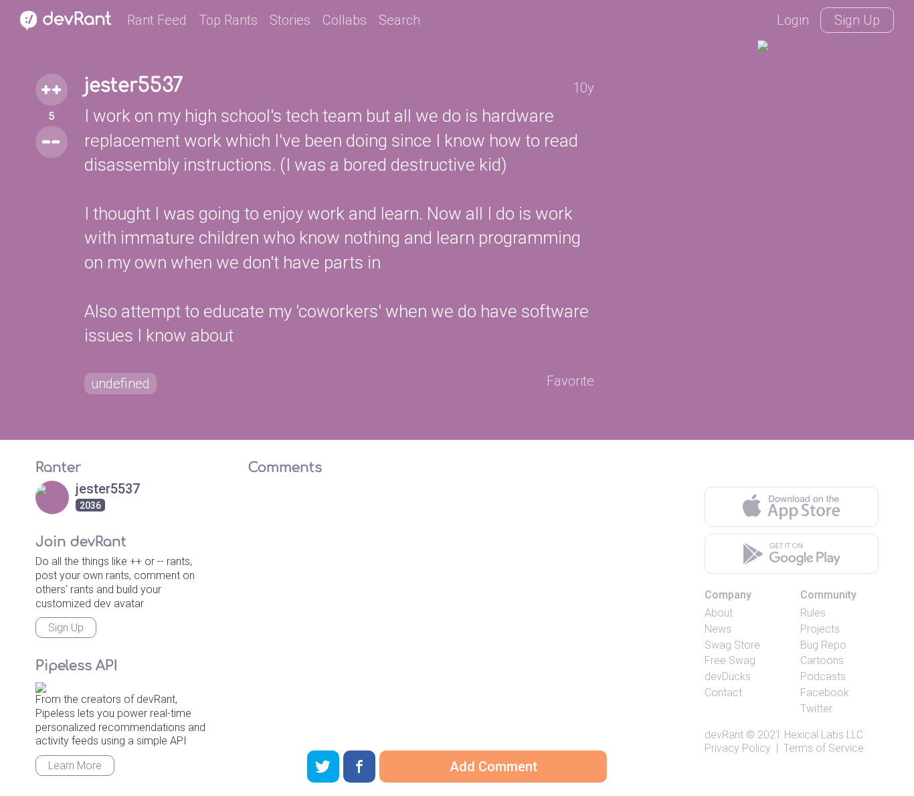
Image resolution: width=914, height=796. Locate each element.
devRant (724, 734)
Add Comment (493, 767)
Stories (290, 20)
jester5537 (133, 85)
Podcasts (823, 676)
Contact (723, 692)
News (718, 629)
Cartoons (822, 660)
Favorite (570, 381)
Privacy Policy (738, 748)
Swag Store (732, 645)
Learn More (75, 765)
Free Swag (730, 660)
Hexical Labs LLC (823, 734)
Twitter (816, 708)
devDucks (728, 676)
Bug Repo (823, 645)
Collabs (345, 20)
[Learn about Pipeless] (40, 685)
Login (793, 20)
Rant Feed (157, 20)
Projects (820, 629)
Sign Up (857, 20)
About (719, 613)
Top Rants (228, 20)
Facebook (824, 692)
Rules (813, 613)
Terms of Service (824, 748)
